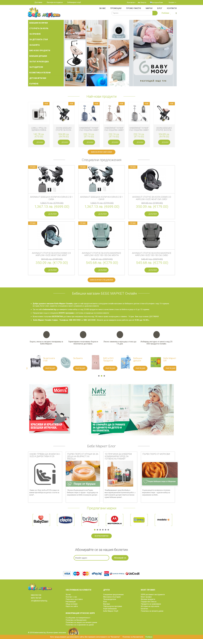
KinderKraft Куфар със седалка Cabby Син (89, 130)
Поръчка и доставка (74, 599)
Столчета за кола (38, 28)
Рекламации (71, 602)
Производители (109, 599)
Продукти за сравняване (151, 604)
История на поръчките (150, 606)
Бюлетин (144, 609)
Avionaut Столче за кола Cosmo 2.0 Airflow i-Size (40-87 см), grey (151, 198)
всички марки (101, 536)
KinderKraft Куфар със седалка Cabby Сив (139, 130)
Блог (159, 8)
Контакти (130, 2)
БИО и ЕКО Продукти (39, 50)
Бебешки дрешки (38, 56)
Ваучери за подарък (55, 2)
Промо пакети (133, 8)
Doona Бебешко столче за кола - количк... (64, 130)
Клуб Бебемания (110, 609)
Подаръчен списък (148, 602)
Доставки (38, 2)
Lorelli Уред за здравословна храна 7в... (38, 130)
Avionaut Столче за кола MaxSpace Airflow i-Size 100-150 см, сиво (151, 254)
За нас (102, 8)
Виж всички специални (101, 280)
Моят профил (146, 597)
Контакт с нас (71, 597)
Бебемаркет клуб (74, 2)
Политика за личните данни (152, 611)
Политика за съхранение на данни (80, 625)
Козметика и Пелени (40, 73)
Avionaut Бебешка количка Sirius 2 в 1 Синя (101, 198)
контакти (172, 8)
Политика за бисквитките (132, 637)
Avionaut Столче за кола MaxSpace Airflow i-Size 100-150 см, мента (101, 254)
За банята (34, 45)
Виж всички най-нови (101, 152)
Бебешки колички (38, 23)
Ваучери (106, 604)
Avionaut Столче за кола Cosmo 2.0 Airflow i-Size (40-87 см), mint (51, 254)
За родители (36, 67)
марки (149, 8)
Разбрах (149, 637)
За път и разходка (39, 61)
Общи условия (71, 604)
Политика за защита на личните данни (81, 622)
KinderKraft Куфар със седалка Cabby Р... (114, 130)
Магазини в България (112, 597)
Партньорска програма (112, 606)
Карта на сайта (72, 606)
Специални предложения (113, 594)
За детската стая (38, 39)
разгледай (28, 368)
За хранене (35, 34)
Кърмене (33, 84)
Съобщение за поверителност (78, 618)
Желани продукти (148, 599)
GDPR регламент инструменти (153, 594)
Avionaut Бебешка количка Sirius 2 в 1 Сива (51, 198)
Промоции (115, 8)
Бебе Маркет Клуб (110, 611)
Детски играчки (37, 78)
